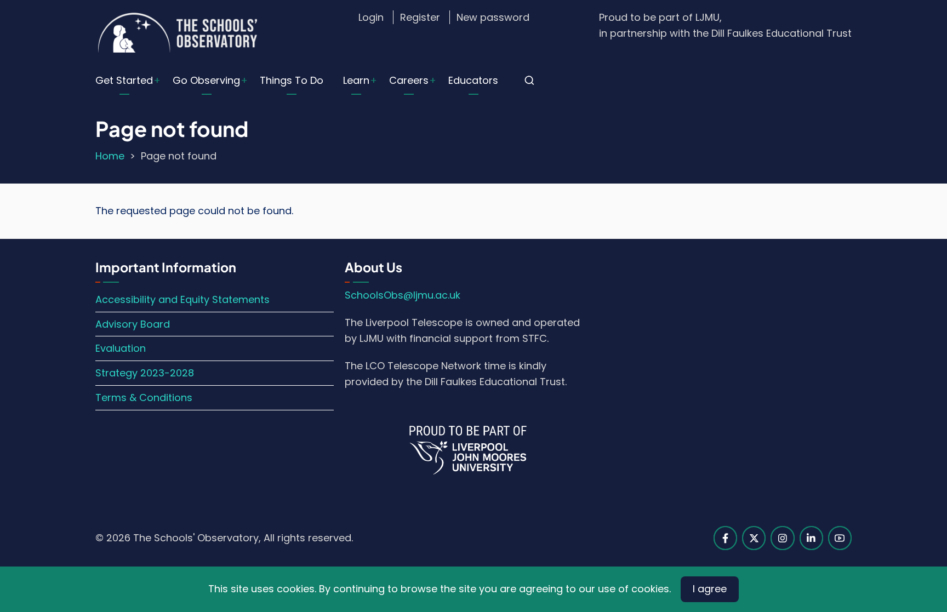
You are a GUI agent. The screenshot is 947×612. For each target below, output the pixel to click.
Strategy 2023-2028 (144, 373)
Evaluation (120, 348)
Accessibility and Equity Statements (182, 299)
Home (109, 156)
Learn (356, 80)
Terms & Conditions (143, 397)
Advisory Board (132, 324)
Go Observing (206, 80)
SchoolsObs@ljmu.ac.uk (402, 295)
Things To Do (291, 80)
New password (493, 17)
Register (420, 17)
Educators (473, 80)
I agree (710, 589)
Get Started (124, 80)
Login (371, 17)
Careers (409, 80)
